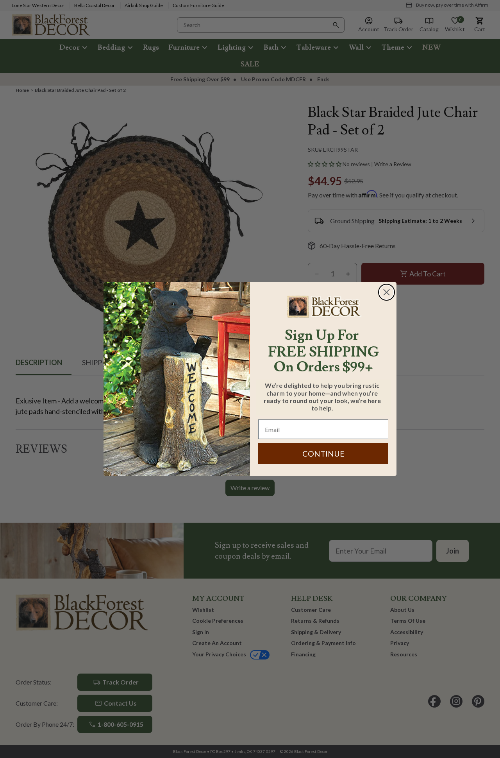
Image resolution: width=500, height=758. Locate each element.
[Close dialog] (386, 292)
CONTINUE (323, 453)
